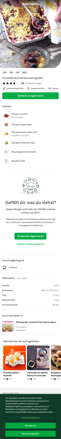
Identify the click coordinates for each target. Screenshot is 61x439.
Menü (6, 7)
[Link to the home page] (30, 5)
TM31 (24, 73)
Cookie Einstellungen (30, 417)
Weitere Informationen (30, 244)
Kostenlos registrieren (30, 95)
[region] (30, 416)
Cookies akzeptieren (30, 434)
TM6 (11, 73)
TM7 (5, 73)
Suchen (55, 7)
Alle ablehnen (30, 426)
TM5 (17, 73)
